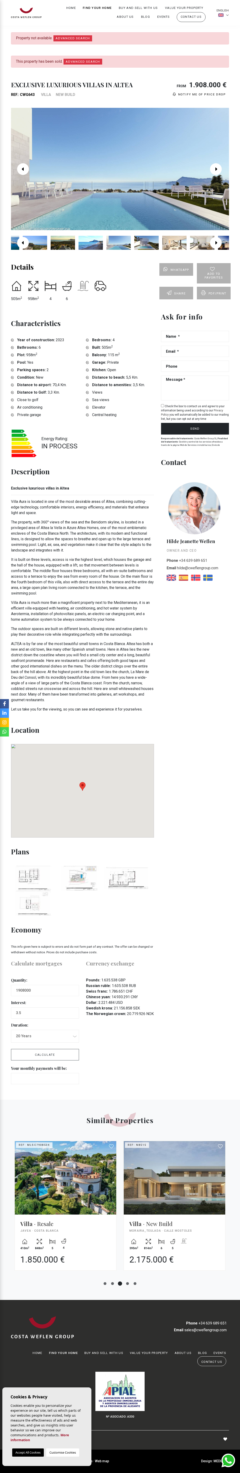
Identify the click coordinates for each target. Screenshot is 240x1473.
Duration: (19, 1025)
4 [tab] (127, 1283)
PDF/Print (217, 293)
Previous (20, 169)
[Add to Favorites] (111, 1146)
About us (125, 16)
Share (180, 293)
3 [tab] (120, 1283)
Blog (145, 16)
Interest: (18, 1002)
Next (219, 169)
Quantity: (19, 980)
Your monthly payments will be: (39, 1068)
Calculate (45, 1054)
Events (163, 16)
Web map (102, 1461)
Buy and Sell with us (138, 8)
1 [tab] (105, 1283)
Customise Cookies (62, 1452)
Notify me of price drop (201, 94)
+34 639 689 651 (187, 560)
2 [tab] (112, 1283)
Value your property (184, 8)
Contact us (191, 16)
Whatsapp (179, 270)
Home (71, 8)
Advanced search (73, 38)
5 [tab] (135, 1283)
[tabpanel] (65, 1209)
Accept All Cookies (28, 1452)
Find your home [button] (97, 8)
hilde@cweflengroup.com (192, 568)
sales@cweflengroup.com (200, 1330)
